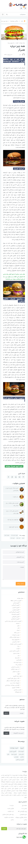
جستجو (6, 713)
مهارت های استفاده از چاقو (13, 681)
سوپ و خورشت (15, 635)
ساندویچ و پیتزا (11, 43)
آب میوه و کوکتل (15, 669)
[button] (25, 8)
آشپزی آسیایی (16, 607)
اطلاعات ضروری (15, 687)
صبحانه (17, 623)
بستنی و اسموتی (15, 667)
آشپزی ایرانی (16, 603)
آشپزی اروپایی (16, 610)
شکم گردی (18, 660)
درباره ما (12, 805)
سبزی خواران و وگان (14, 637)
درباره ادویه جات (17, 662)
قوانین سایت (10, 808)
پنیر (18, 655)
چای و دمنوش (16, 671)
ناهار (18, 626)
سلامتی (22, 757)
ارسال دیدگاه (20, 584)
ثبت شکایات (11, 811)
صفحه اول (24, 805)
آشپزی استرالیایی (15, 619)
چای (8, 754)
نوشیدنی (16, 757)
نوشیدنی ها (18, 665)
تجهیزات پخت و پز (14, 683)
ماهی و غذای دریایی (14, 651)
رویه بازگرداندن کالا (22, 811)
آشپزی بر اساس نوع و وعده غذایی (13, 621)
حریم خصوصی (23, 814)
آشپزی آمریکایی (15, 605)
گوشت (16, 43)
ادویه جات (12, 538)
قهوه (18, 674)
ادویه (23, 538)
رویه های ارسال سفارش (8, 814)
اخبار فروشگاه (18, 692)
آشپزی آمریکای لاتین (14, 612)
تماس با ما (24, 808)
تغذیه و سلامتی (17, 690)
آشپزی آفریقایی (15, 617)
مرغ (18, 646)
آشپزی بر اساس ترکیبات (15, 644)
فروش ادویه (7, 535)
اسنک (18, 630)
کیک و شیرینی (15, 642)
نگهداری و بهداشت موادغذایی (12, 685)
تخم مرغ (17, 658)
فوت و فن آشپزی (17, 676)
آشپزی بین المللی (20, 759)
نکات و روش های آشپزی (13, 678)
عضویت (6, 733)
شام (18, 628)
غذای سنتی (21, 754)
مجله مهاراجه (22, 43)
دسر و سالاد (16, 633)
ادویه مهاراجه (14, 748)
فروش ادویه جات (14, 535)
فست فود (18, 538)
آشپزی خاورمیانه (15, 614)
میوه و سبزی (16, 653)
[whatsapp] (24, 837)
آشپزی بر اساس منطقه (16, 601)
